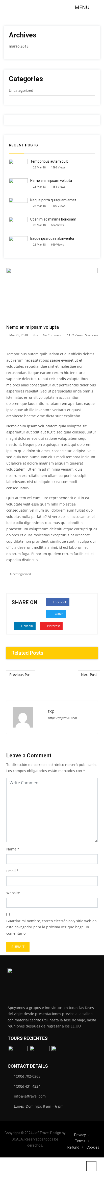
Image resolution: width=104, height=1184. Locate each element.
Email (11, 870)
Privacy (80, 1135)
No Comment (52, 335)
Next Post (89, 674)
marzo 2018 (19, 46)
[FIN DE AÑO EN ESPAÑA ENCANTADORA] (18, 1053)
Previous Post (20, 674)
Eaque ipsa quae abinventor (52, 238)
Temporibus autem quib (49, 161)
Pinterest (53, 626)
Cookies (93, 1147)
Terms (80, 1141)
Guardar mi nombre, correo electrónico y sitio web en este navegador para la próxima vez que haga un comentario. (51, 927)
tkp (35, 335)
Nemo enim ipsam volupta (51, 181)
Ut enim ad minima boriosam (53, 219)
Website (13, 892)
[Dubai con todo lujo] (39, 1053)
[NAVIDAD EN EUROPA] (61, 1053)
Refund (73, 1147)
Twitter (58, 614)
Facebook (60, 602)
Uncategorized (21, 90)
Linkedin (26, 626)
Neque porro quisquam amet (53, 200)
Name (11, 849)
